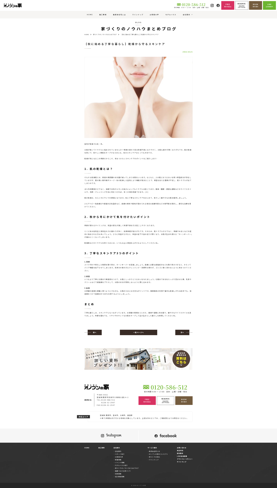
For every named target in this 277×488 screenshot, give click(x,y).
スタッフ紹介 (120, 454)
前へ (95, 332)
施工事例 (101, 448)
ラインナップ (154, 460)
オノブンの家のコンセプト (158, 454)
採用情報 (118, 474)
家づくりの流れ (154, 457)
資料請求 (180, 453)
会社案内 (118, 451)
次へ (182, 332)
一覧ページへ (138, 332)
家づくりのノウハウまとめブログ (127, 468)
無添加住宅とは (154, 451)
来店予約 (180, 450)
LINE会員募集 (182, 456)
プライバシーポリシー (185, 459)
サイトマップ (181, 462)
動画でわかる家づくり (123, 471)
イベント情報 (120, 462)
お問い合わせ (181, 448)
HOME (86, 448)
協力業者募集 (120, 477)
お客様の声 (119, 457)
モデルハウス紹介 (121, 465)
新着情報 (118, 460)
